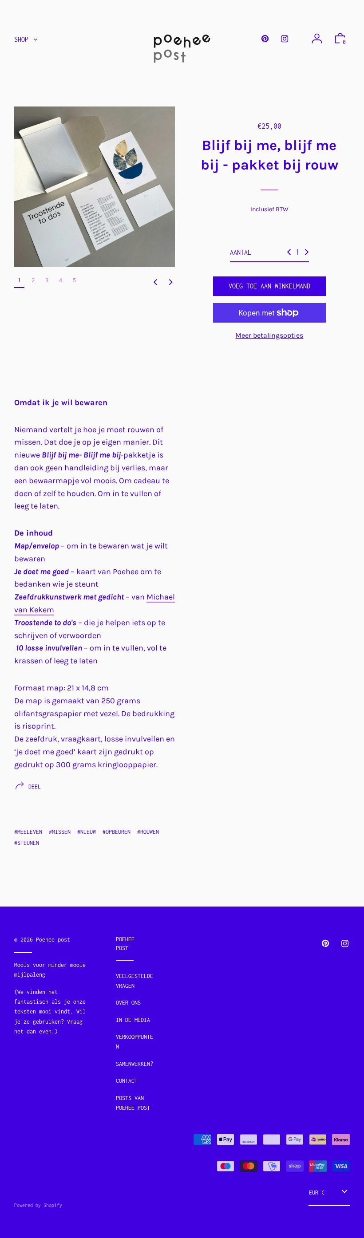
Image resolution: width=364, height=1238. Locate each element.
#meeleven (28, 831)
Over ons (128, 1002)
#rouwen (148, 831)
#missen (60, 831)
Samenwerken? (134, 1064)
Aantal (240, 252)
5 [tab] (74, 280)
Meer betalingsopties (269, 335)
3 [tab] (46, 280)
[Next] (171, 282)
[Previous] (155, 282)
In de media (133, 1020)
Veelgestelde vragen (134, 981)
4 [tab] (60, 280)
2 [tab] (33, 280)
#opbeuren (117, 831)
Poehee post (53, 939)
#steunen (26, 843)
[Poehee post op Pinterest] (265, 39)
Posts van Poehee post (133, 1103)
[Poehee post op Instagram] (284, 39)
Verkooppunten (134, 1041)
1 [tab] (19, 280)
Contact (127, 1080)
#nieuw (86, 831)
